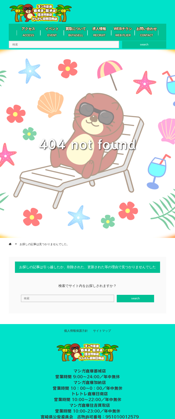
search (144, 44)
